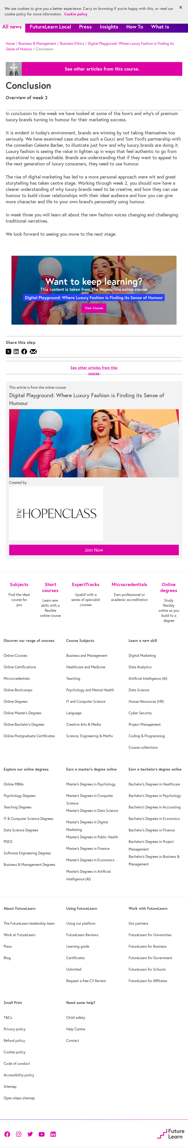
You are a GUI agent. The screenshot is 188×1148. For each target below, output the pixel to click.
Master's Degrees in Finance (87, 848)
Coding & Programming (147, 736)
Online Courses (15, 655)
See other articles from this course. (102, 69)
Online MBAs (14, 784)
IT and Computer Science (85, 701)
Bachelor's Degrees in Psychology (155, 795)
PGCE (8, 841)
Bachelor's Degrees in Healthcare (154, 784)
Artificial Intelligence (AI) (148, 678)
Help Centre (75, 1029)
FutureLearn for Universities (150, 935)
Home (10, 43)
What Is (160, 26)
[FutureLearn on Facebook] (8, 1133)
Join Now (94, 550)
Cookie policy (14, 1052)
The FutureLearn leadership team (29, 923)
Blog (7, 957)
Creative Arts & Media (83, 724)
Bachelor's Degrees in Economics (154, 818)
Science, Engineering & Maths (89, 736)
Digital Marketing (142, 655)
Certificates (75, 957)
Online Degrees (16, 701)
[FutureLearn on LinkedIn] (53, 1133)
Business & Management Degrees (29, 864)
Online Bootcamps (18, 690)
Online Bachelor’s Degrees (24, 724)
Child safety (75, 1017)
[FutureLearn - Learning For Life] (170, 1133)
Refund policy (14, 1040)
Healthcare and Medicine (85, 667)
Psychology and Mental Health (90, 690)
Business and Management (86, 655)
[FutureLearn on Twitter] (30, 1133)
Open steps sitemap (19, 1098)
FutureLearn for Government (150, 957)
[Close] (181, 7)
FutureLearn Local (50, 26)
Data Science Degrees (21, 830)
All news (12, 26)
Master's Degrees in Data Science (92, 810)
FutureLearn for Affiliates (148, 980)
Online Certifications (20, 667)
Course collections (143, 747)
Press (85, 26)
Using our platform (80, 923)
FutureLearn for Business (147, 946)
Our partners (138, 923)
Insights (109, 26)
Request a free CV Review (86, 980)
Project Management (145, 724)
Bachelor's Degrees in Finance (152, 830)
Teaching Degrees (17, 807)
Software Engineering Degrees (27, 853)
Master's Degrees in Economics (90, 860)
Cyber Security (140, 713)
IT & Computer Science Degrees (28, 818)
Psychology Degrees (20, 795)
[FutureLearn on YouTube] (41, 1133)
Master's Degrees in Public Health (92, 837)
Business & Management (37, 43)
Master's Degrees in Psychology (91, 784)
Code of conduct (17, 1063)
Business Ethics (72, 43)
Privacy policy (14, 1029)
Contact (72, 1040)
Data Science (139, 690)
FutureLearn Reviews (82, 935)
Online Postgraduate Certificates (29, 736)
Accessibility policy (19, 1075)
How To (134, 26)
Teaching (73, 678)
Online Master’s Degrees (22, 713)
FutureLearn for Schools (147, 969)
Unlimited (73, 969)
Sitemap (10, 1086)
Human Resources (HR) (146, 701)
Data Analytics (140, 667)
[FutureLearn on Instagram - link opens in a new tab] (18, 1133)
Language (73, 713)
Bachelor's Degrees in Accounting (155, 807)
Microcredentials (17, 678)
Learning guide (77, 946)
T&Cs (8, 1017)
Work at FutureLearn (19, 935)
